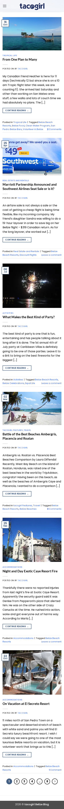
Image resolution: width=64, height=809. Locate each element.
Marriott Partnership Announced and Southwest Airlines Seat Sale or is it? (30, 186)
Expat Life (30, 383)
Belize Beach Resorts (46, 379)
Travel (27, 430)
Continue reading (17, 110)
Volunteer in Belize (33, 129)
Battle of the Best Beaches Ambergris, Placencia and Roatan (30, 436)
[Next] (55, 781)
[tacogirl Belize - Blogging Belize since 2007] (32, 6)
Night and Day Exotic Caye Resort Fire (30, 571)
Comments (54, 129)
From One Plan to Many (20, 59)
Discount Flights (28, 254)
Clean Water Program (38, 125)
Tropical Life (10, 55)
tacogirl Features (13, 430)
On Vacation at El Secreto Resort (26, 704)
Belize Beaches (28, 508)
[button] (5, 6)
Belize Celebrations (13, 383)
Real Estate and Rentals (16, 180)
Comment (55, 769)
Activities (8, 313)
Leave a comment (51, 254)
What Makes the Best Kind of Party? (29, 317)
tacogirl (23, 68)
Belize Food (18, 125)
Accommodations (12, 567)
